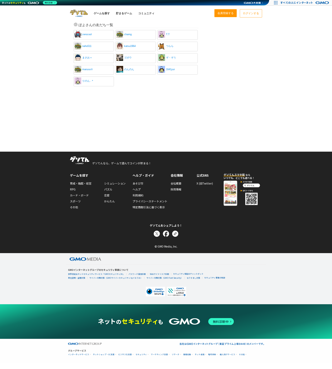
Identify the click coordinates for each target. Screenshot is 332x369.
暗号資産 (212, 354)
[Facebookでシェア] (166, 234)
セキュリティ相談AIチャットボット (188, 273)
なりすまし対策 (193, 277)
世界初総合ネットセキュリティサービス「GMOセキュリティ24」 (96, 274)
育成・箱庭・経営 (80, 183)
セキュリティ (141, 354)
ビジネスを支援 (125, 354)
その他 (74, 207)
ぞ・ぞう (171, 57)
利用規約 (138, 195)
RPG (73, 189)
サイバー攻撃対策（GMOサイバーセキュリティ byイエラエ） (115, 277)
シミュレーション (115, 183)
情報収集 (187, 354)
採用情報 (176, 189)
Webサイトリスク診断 (159, 274)
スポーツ (75, 201)
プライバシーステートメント (150, 201)
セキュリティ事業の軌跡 (214, 277)
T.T (168, 34)
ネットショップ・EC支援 (104, 354)
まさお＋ (87, 57)
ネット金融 (199, 354)
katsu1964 (130, 46)
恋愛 (107, 195)
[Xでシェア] (157, 234)
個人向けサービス (227, 354)
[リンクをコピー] (175, 234)
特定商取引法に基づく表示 (149, 207)
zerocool (87, 34)
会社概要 (176, 183)
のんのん (129, 69)
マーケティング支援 (159, 354)
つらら (169, 46)
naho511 (86, 46)
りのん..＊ (88, 80)
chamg (128, 34)
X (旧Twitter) (205, 183)
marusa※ (87, 69)
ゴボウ (128, 57)
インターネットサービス (78, 354)
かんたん (109, 201)
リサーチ (175, 354)
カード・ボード (79, 195)
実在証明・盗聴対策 (76, 277)
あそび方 (138, 183)
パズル (108, 189)
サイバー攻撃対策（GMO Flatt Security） (164, 277)
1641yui (170, 69)
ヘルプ (137, 189)
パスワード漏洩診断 (137, 274)
